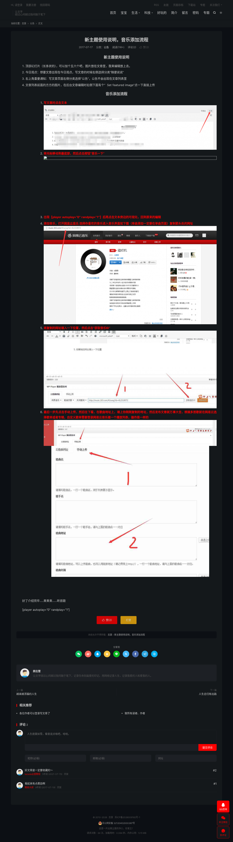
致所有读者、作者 (135, 713)
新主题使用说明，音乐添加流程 (116, 39)
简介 (174, 13)
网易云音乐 (71, 223)
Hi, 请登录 (16, 4)
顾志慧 (37, 671)
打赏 (128, 620)
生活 (134, 13)
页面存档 (178, 4)
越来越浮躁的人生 (26, 693)
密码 (196, 13)
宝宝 (124, 13)
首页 (113, 13)
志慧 (24, 23)
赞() (144, 47)
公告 (32, 23)
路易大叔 (29, 787)
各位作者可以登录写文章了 (34, 713)
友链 (166, 4)
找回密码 (45, 4)
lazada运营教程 (32, 774)
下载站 (192, 4)
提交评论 (207, 747)
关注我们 (215, 4)
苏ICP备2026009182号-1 (127, 817)
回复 (66, 774)
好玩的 (162, 13)
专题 (206, 13)
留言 (185, 13)
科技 (147, 13)
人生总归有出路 (208, 693)
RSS (156, 4)
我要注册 (31, 4)
